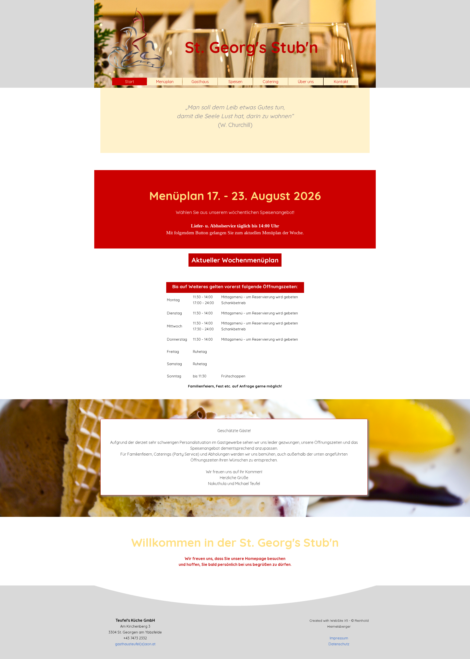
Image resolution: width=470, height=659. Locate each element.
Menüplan (165, 81)
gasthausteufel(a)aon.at (135, 644)
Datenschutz (339, 644)
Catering (270, 81)
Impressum (339, 638)
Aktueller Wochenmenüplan (235, 260)
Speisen (235, 81)
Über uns (306, 81)
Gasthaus (200, 81)
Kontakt (341, 81)
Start (129, 81)
